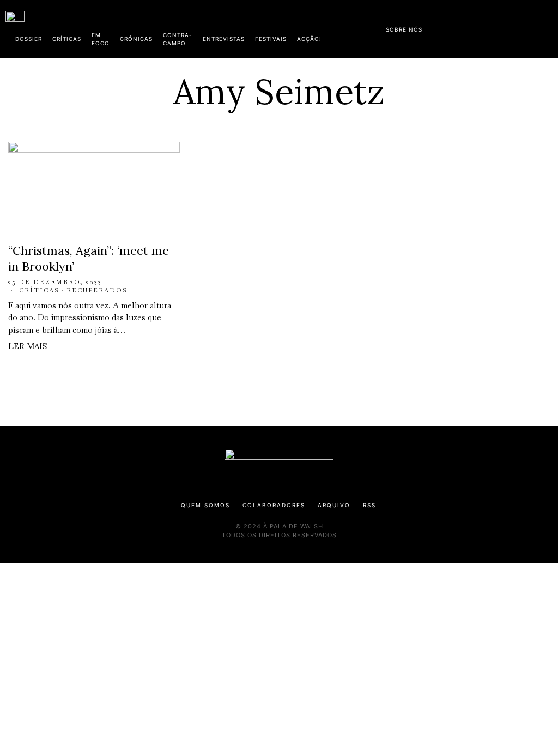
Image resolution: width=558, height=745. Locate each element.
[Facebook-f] (447, 27)
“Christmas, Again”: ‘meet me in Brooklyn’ (88, 258)
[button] (547, 28)
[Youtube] (517, 27)
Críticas (39, 290)
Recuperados (97, 290)
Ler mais (27, 346)
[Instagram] (482, 27)
